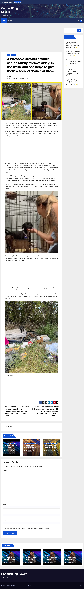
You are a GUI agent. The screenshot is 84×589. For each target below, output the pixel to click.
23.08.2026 (9, 562)
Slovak (67, 555)
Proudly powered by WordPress (8, 585)
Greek (6, 555)
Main (10, 20)
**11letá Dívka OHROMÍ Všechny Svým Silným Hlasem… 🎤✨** (73, 53)
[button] (78, 20)
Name (5, 504)
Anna (10, 76)
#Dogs (20, 78)
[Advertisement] (31, 39)
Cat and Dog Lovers (14, 574)
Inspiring (7, 443)
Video (15, 443)
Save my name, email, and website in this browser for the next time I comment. (27, 528)
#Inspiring (25, 78)
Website (5, 520)
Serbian (47, 555)
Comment (6, 470)
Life (11, 443)
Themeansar (29, 585)
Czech (26, 555)
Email (5, 512)
